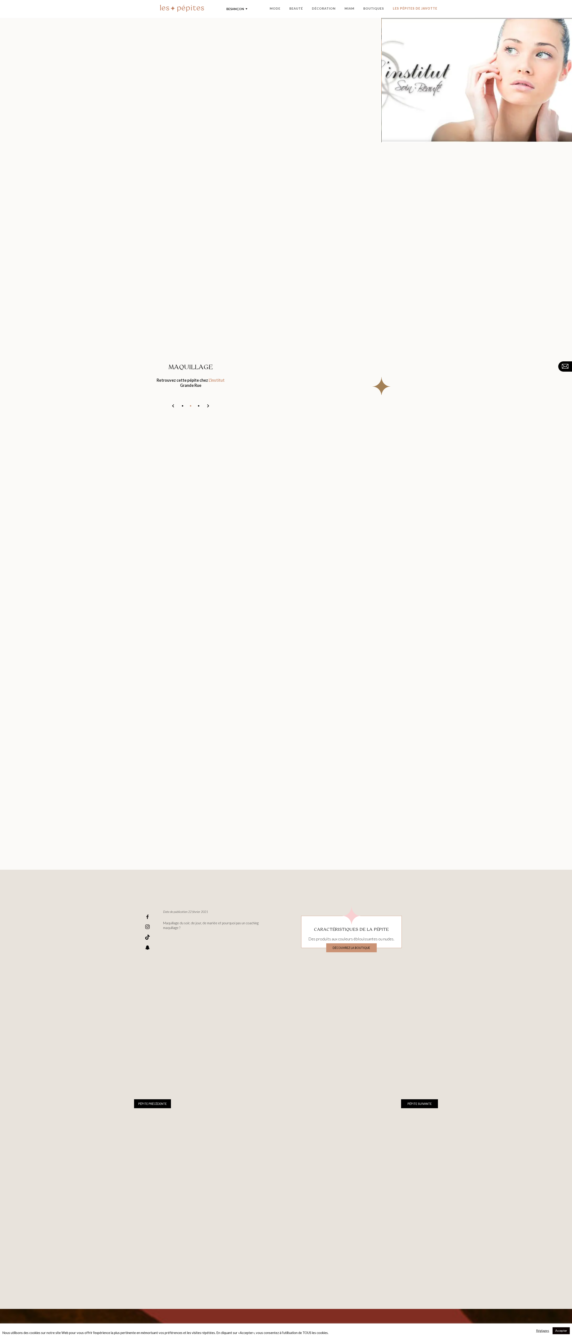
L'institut (217, 380)
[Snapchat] (147, 948)
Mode (275, 8)
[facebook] (147, 917)
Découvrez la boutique (351, 948)
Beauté (296, 8)
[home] (182, 9)
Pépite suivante (420, 1104)
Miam (349, 8)
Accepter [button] (561, 1330)
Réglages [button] (542, 1331)
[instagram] (147, 927)
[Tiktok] (147, 938)
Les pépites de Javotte (415, 8)
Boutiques (373, 8)
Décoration (324, 8)
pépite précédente (152, 1104)
